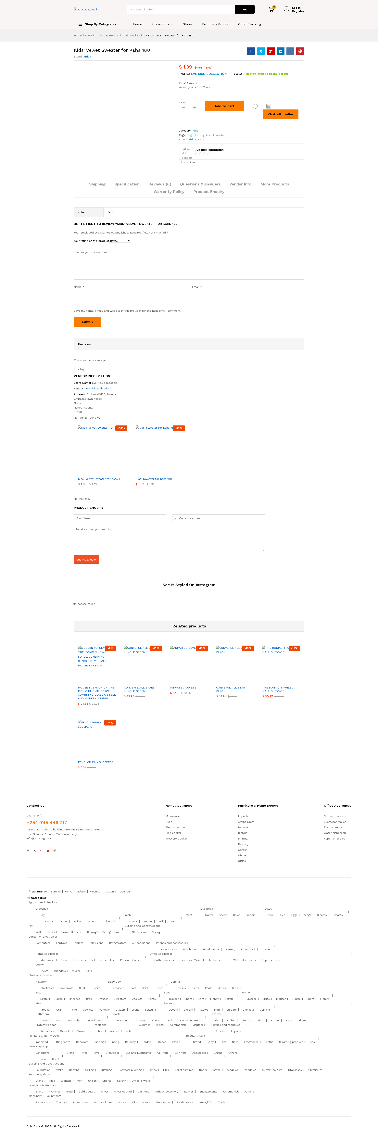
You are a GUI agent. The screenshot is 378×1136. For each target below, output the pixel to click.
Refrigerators (117, 942)
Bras (89, 998)
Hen (282, 914)
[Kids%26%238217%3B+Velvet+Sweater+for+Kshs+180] (261, 51)
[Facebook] (28, 851)
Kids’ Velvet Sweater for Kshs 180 (100, 478)
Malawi (81, 891)
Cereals (50, 921)
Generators (42, 1102)
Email (197, 286)
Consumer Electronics (43, 936)
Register (298, 11)
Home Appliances (46, 953)
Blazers (121, 1009)
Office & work (141, 1080)
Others (232, 1052)
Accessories (200, 1052)
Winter (160, 1024)
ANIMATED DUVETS (183, 687)
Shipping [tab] (97, 184)
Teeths (268, 1041)
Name (79, 286)
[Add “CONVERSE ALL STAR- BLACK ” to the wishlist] (238, 679)
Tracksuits (123, 1020)
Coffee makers (333, 816)
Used (55, 1059)
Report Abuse (188, 162)
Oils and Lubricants (138, 1052)
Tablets (78, 942)
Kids (195, 130)
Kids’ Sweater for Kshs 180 (154, 478)
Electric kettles (175, 827)
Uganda (125, 891)
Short (132, 988)
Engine (218, 1052)
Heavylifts (205, 1102)
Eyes (312, 1041)
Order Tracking (249, 24)
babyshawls (65, 988)
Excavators (163, 1102)
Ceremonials (178, 1024)
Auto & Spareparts (41, 1046)
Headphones (211, 949)
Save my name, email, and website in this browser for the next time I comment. (127, 310)
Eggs (294, 914)
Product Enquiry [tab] (208, 192)
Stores (188, 24)
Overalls (65, 1031)
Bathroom (42, 1014)
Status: (238, 73)
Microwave (173, 816)
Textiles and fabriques (225, 1024)
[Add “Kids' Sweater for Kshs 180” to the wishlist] (161, 472)
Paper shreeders (334, 838)
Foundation (42, 1069)
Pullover (104, 1009)
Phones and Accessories (172, 942)
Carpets (231, 1009)
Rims (96, 1052)
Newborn (41, 981)
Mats (51, 932)
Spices (78, 921)
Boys (167, 992)
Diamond (143, 1091)
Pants (208, 988)
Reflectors (47, 1031)
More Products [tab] (274, 184)
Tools (221, 1102)
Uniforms (215, 1014)
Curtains (265, 1009)
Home (137, 24)
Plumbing (106, 1069)
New (43, 1059)
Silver (104, 1091)
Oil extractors (141, 1102)
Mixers (76, 970)
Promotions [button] (160, 24)
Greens (133, 921)
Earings (189, 1091)
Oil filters (180, 1052)
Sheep (223, 914)
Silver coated (123, 1091)
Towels (45, 1020)
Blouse (236, 988)
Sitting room (246, 821)
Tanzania (110, 891)
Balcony (243, 844)
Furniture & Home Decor (45, 1035)
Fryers (44, 970)
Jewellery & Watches (42, 1085)
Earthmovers (185, 1102)
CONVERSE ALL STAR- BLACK (231, 689)
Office (242, 860)
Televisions (96, 942)
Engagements (208, 1091)
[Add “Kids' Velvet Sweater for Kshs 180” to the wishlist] (255, 106)
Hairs (223, 1041)
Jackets (137, 998)
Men (38, 1003)
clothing (199, 135)
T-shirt (95, 988)
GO (245, 9)
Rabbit (250, 914)
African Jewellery (166, 1091)
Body (210, 1041)
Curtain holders (272, 1069)
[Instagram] (54, 851)
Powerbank (248, 949)
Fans (89, 970)
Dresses (181, 988)
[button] (268, 106)
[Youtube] (48, 851)
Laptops (61, 942)
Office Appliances (160, 953)
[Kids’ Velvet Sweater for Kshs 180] (251, 51)
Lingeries (74, 998)
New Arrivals (169, 949)
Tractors (61, 1102)
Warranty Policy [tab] (169, 192)
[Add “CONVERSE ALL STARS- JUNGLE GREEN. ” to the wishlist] (146, 679)
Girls (38, 992)
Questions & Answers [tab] (200, 184)
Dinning (242, 832)
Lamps (152, 1069)
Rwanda (95, 891)
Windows (232, 1069)
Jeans (222, 988)
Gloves (80, 1031)
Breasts (338, 914)
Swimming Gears (191, 1020)
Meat (189, 914)
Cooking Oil (108, 921)
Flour (64, 921)
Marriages (198, 1024)
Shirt (82, 988)
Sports (116, 1014)
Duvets (173, 1009)
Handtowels (96, 1020)
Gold (69, 1091)
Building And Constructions (142, 925)
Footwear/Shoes (39, 1074)
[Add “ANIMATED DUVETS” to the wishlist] (192, 679)
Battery (230, 949)
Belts (288, 1020)
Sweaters (120, 998)
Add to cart (224, 106)
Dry (42, 914)
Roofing (74, 1069)
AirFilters (163, 1052)
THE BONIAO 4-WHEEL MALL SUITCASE (277, 689)
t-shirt (210, 135)
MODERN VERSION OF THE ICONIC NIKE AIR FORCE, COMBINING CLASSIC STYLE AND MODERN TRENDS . (97, 693)
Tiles (166, 1069)
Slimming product (291, 1041)
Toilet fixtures (184, 1069)
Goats (209, 914)
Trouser (118, 988)
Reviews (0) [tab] (159, 184)
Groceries (41, 908)
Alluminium (139, 932)
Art (30, 925)
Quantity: (184, 102)
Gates (216, 1069)
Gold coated (87, 1091)
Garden (242, 849)
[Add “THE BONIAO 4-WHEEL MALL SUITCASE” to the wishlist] (284, 679)
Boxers (228, 998)
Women (246, 992)
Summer (144, 1024)
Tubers (148, 921)
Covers (266, 949)
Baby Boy (114, 981)
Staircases (295, 1069)
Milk (161, 921)
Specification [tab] (127, 184)
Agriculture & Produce (43, 902)
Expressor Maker (335, 821)
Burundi (56, 891)
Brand (197, 1041)
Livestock (206, 908)
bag (189, 135)
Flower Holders (71, 932)
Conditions (42, 1052)
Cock (271, 914)
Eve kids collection (209, 74)
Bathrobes (75, 1020)
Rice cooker (173, 832)
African (220, 1031)
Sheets (188, 1009)
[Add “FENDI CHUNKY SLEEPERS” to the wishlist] (100, 753)
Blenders (60, 970)
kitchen (242, 855)
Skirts (195, 988)
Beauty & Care (195, 1035)
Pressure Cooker (176, 838)
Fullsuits (150, 1009)
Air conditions (141, 942)
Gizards (322, 914)
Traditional (100, 1024)
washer (220, 135)
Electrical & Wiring (130, 1069)
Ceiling (156, 932)
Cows (236, 914)
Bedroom (244, 827)
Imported (244, 816)
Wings (307, 914)
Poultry (267, 908)
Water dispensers (335, 832)
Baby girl (176, 981)
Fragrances (251, 1041)
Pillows (203, 1009)
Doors (203, 1069)
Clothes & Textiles (40, 975)
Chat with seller (281, 114)
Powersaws (80, 1102)
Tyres (83, 1052)
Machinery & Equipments (45, 1095)
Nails (235, 1041)
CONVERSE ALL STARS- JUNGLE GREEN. (140, 689)
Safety (121, 1080)
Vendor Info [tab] (240, 184)
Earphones (190, 949)
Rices (91, 921)
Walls (38, 932)
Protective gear (45, 1024)
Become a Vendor (215, 24)
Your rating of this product (91, 240)
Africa (87, 56)
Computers (42, 942)
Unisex (92, 1080)
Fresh (127, 914)
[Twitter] (34, 851)
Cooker (40, 964)
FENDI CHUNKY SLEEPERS (95, 762)
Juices (174, 921)
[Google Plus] (41, 851)
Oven (169, 821)
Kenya (202, 139)
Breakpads (113, 1052)
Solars (122, 1102)
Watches (54, 1091)
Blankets (46, 988)
